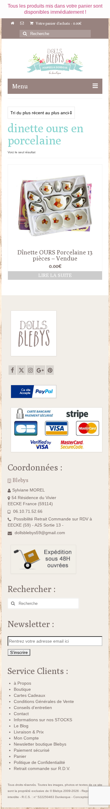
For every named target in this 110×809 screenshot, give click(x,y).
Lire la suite (55, 275)
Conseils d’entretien (33, 707)
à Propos (22, 683)
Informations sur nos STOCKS (43, 719)
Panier (20, 756)
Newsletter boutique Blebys (40, 744)
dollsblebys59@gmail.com (40, 532)
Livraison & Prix (29, 731)
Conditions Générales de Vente (44, 701)
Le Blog (21, 725)
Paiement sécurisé (32, 750)
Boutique (22, 689)
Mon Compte (26, 738)
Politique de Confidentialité (39, 762)
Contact (21, 713)
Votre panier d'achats (58, 23)
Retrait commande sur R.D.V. (42, 768)
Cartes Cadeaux (29, 695)
